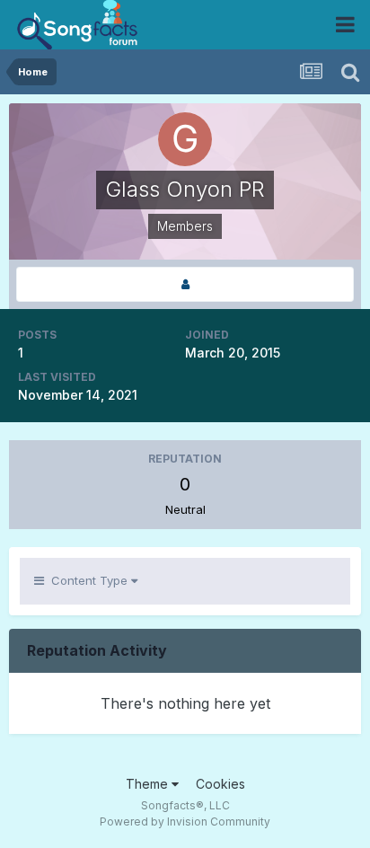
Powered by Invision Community (185, 821)
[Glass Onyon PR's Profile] (185, 284)
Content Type (87, 580)
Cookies (220, 783)
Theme (149, 783)
